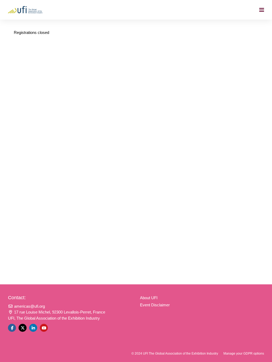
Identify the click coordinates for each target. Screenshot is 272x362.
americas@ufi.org (29, 306)
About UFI (149, 297)
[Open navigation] (261, 10)
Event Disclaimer (155, 305)
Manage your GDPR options (243, 353)
